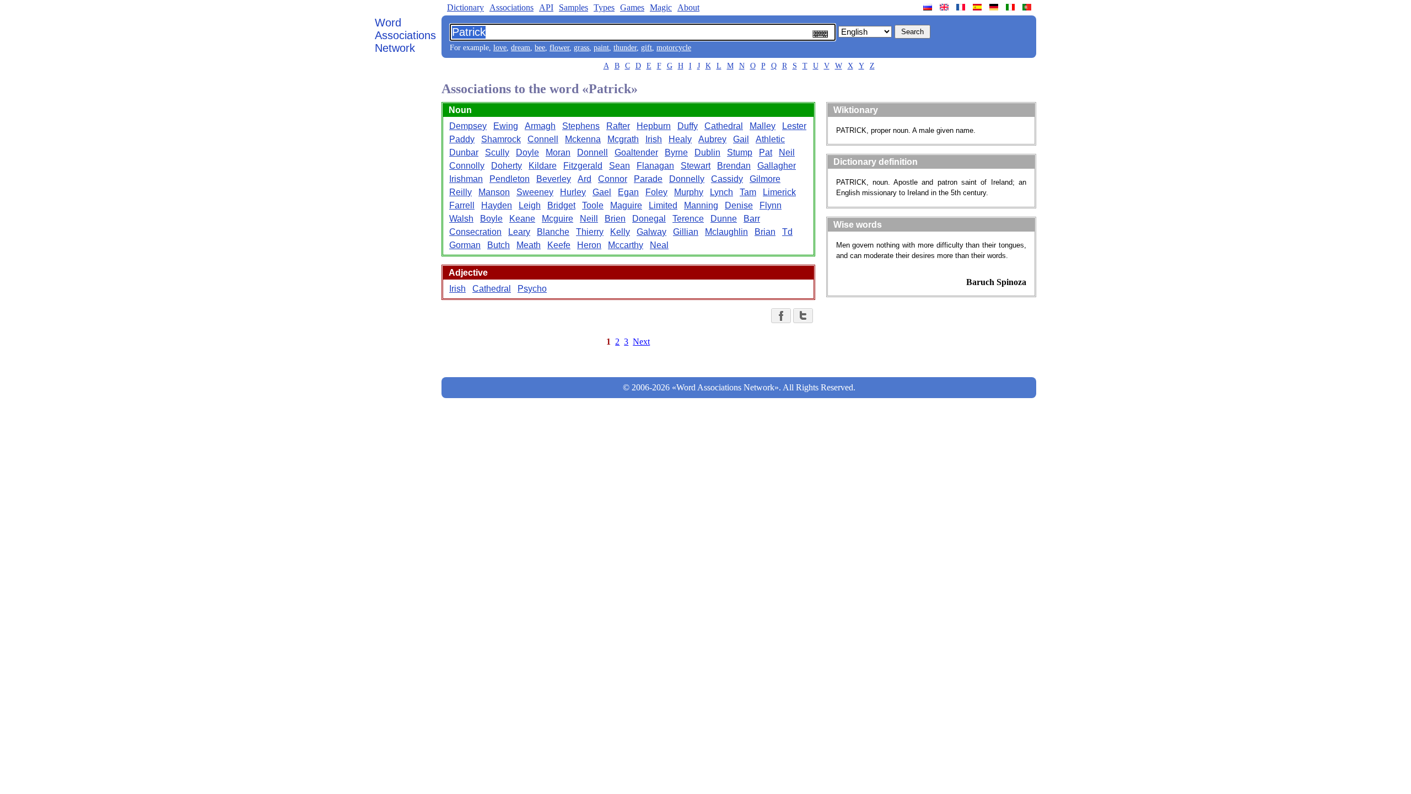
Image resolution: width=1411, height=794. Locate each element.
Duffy (687, 126)
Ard (584, 179)
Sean (619, 165)
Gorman (465, 245)
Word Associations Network (405, 35)
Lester (794, 126)
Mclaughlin (726, 232)
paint (601, 48)
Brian (765, 232)
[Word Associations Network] (945, 7)
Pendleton (509, 179)
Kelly (620, 232)
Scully (497, 152)
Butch (498, 245)
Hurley (573, 192)
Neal (659, 245)
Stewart (695, 165)
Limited (663, 205)
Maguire (626, 205)
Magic (661, 7)
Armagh (540, 126)
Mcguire (557, 218)
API (546, 7)
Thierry (590, 232)
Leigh (530, 205)
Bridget (561, 205)
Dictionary (465, 7)
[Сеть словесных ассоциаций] (928, 7)
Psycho (532, 288)
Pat (765, 152)
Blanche (553, 232)
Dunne (723, 218)
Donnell (592, 152)
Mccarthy (625, 245)
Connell (542, 139)
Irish (653, 139)
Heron (589, 245)
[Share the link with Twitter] (803, 315)
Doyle (527, 152)
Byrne (676, 152)
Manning (701, 205)
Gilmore (765, 179)
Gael (602, 192)
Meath (528, 245)
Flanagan (655, 165)
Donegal (649, 218)
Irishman (466, 179)
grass (581, 48)
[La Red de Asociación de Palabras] (978, 7)
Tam (748, 192)
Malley (762, 126)
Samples (573, 7)
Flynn (771, 205)
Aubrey (712, 139)
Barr (752, 218)
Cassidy (727, 179)
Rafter (618, 126)
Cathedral (723, 126)
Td (787, 232)
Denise (739, 205)
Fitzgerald (582, 165)
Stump (739, 152)
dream (520, 48)
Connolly (466, 165)
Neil (787, 152)
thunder (625, 48)
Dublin (707, 152)
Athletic (770, 139)
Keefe (558, 245)
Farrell (462, 205)
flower (559, 48)
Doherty (506, 165)
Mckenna (583, 139)
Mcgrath (623, 139)
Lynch (721, 192)
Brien (615, 218)
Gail (741, 139)
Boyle (491, 218)
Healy (680, 139)
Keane (522, 218)
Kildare (543, 165)
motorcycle (673, 48)
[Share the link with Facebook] (781, 315)
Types (604, 7)
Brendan (734, 165)
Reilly (460, 192)
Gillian (685, 232)
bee (540, 48)
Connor (612, 179)
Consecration (475, 232)
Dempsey (468, 126)
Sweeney (534, 192)
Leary (519, 232)
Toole (593, 205)
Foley (656, 192)
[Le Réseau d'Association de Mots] (961, 7)
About (688, 7)
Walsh (461, 218)
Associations (511, 7)
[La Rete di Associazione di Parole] (1011, 7)
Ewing (505, 126)
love (500, 48)
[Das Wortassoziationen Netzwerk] (994, 7)
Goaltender (636, 152)
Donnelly (686, 179)
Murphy (688, 192)
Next (641, 341)
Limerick (779, 192)
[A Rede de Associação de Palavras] (1027, 7)
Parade (648, 179)
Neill (589, 218)
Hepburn (654, 126)
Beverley (553, 179)
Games (632, 7)
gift (646, 48)
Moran (558, 152)
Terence (688, 218)
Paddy (462, 139)
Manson (494, 192)
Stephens (581, 126)
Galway (651, 232)
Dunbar (463, 152)
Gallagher (776, 165)
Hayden (496, 205)
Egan (628, 192)
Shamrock (501, 139)
